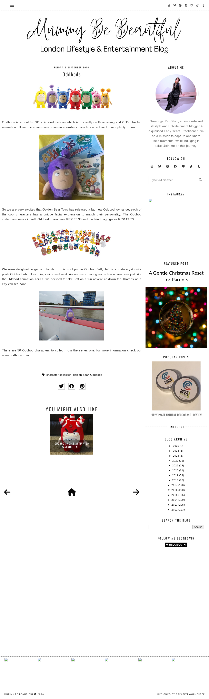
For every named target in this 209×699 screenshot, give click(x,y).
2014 (174, 499)
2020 (175, 470)
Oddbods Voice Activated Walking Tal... (72, 445)
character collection (58, 374)
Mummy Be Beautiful (19, 694)
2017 (174, 485)
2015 (174, 495)
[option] (71, 434)
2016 (174, 490)
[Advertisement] (179, 581)
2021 (175, 465)
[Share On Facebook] (71, 386)
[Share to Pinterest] (82, 386)
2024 (176, 450)
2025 (176, 446)
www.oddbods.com (15, 355)
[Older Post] (136, 492)
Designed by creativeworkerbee (181, 694)
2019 (175, 475)
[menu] (12, 5)
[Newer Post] (7, 492)
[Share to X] (61, 386)
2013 (174, 504)
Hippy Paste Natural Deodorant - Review (176, 414)
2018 (175, 480)
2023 (176, 455)
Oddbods (96, 374)
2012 (174, 509)
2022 (175, 460)
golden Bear (81, 374)
